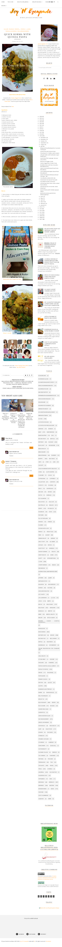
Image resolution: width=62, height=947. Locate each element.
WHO (51, 778)
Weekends (41, 785)
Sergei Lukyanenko (43, 722)
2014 (41, 207)
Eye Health (51, 508)
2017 (41, 132)
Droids (50, 491)
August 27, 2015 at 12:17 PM (15, 481)
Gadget (47, 535)
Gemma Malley (42, 538)
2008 (41, 217)
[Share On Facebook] (27, 375)
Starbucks (41, 735)
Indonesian (41, 568)
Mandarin (52, 607)
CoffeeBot (53, 478)
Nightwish (50, 641)
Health (54, 551)
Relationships (42, 702)
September (43, 142)
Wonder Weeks (42, 788)
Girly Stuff (41, 541)
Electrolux (41, 505)
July (42, 146)
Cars (54, 462)
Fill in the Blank (43, 518)
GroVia (50, 545)
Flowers (40, 525)
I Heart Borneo (42, 565)
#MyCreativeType (43, 392)
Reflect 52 (41, 699)
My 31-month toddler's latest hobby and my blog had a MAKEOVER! (52, 303)
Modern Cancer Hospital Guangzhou (48, 621)
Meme (39, 614)
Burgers (53, 455)
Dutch (40, 495)
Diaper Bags (50, 488)
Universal (41, 772)
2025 (41, 118)
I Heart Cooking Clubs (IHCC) (21, 365)
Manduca (41, 611)
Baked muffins (42, 435)
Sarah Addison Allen (44, 715)
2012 (41, 210)
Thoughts (41, 765)
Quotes (40, 685)
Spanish (40, 732)
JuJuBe (50, 577)
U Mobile (49, 769)
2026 (41, 116)
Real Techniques (43, 695)
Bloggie (51, 442)
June (42, 196)
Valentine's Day (42, 775)
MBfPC (49, 601)
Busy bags (52, 458)
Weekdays (51, 782)
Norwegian (41, 645)
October (43, 141)
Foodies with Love (43, 528)
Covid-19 (40, 485)
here (13, 106)
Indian (54, 565)
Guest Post (41, 548)
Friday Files (50, 531)
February (43, 203)
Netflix (40, 641)
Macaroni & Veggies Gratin (46, 161)
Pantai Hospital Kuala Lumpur (47, 666)
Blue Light (41, 445)
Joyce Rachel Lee (14, 451)
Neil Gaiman (53, 638)
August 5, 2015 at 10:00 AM (11, 440)
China (40, 472)
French (40, 531)
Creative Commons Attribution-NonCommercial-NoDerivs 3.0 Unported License (47, 877)
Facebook (41, 511)
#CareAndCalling (43, 379)
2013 (41, 208)
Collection (41, 482)
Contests (52, 482)
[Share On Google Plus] (29, 375)
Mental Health (50, 614)
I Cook (40, 561)
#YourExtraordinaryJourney (46, 412)
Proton (40, 682)
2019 (41, 128)
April (42, 200)
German (53, 538)
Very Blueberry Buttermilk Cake (47, 178)
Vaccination (53, 772)
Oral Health (41, 656)
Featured (41, 515)
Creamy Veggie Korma (16, 98)
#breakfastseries (43, 415)
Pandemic (51, 662)
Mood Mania (41, 631)
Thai (51, 762)
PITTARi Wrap (41, 659)
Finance (40, 521)
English (51, 505)
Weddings (41, 782)
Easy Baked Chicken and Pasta (47, 181)
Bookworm (52, 445)
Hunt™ (40, 558)
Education (41, 501)
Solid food (49, 729)
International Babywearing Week (47, 571)
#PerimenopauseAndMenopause (47, 395)
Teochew (50, 759)
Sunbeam (51, 742)
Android (40, 428)
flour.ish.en (8, 438)
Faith (50, 511)
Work (52, 788)
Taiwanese (52, 755)
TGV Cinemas (41, 755)
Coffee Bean (41, 478)
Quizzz (50, 682)
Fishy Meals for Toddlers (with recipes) (49, 153)
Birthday (41, 442)
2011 (41, 212)
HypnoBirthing (51, 558)
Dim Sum (40, 491)
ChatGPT (40, 465)
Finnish (50, 521)
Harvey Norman (42, 551)
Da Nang (50, 485)
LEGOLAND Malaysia (43, 591)
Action (40, 418)
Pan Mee (52, 659)
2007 (41, 219)
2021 (41, 125)
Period (40, 672)
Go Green (52, 541)
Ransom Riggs (50, 692)
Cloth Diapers (50, 472)
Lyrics (40, 601)
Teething (40, 759)
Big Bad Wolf (42, 438)
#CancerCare (42, 375)
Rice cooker (41, 705)
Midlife (40, 617)
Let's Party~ (41, 594)
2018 (41, 130)
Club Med (41, 475)
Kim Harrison (51, 584)
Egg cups (51, 501)
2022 (41, 123)
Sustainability (42, 749)
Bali (52, 435)
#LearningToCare (43, 389)
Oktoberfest (52, 645)
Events (40, 508)
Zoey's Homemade (43, 795)
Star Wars (50, 732)
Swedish (54, 752)
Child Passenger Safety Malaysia (47, 468)
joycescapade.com (43, 44)
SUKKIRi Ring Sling (43, 709)
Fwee (39, 535)
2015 (41, 135)
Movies (52, 635)
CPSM (47, 462)
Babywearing (50, 432)
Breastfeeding (42, 455)
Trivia (40, 769)
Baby (39, 432)
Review (53, 702)
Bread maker (41, 452)
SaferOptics (41, 712)
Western (51, 785)
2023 (41, 121)
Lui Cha (53, 597)
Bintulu (52, 438)
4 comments (6, 375)
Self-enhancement (43, 719)
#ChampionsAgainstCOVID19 (46, 382)
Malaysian (41, 607)
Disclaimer (48, 941)
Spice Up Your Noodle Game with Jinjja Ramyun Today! (51, 276)
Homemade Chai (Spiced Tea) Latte (48, 180)
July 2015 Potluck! (21, 367)
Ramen (40, 692)
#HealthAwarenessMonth (45, 385)
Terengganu (41, 762)
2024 (41, 120)
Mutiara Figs (42, 638)
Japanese (40, 577)
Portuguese (41, 676)
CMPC (39, 462)
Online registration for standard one (48, 649)
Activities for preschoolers (46, 425)
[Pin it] (31, 375)
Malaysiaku (50, 604)
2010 (41, 214)
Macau (40, 604)
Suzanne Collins (43, 752)
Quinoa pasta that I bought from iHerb (12, 279)
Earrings (49, 495)
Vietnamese (41, 778)
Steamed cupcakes (43, 739)
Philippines (50, 672)
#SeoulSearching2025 (44, 399)
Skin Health (53, 725)
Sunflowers (41, 745)
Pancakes (41, 662)
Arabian (50, 428)
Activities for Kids (43, 422)
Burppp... (40, 458)
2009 (41, 215)
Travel (52, 765)
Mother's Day (42, 635)
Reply (31, 447)
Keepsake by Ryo (42, 581)
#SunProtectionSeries (44, 405)
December (43, 137)
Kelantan (41, 584)
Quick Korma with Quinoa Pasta (47, 151)
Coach (50, 475)
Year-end (40, 792)
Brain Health (42, 448)
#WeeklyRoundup (43, 408)
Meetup (50, 611)
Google (40, 545)
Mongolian (41, 628)
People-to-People (43, 669)
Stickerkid (41, 742)
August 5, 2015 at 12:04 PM (15, 453)
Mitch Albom (51, 617)
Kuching (50, 587)
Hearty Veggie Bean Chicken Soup (48, 163)
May (42, 198)
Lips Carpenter (42, 597)
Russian (52, 705)
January (43, 205)
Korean (40, 587)
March (42, 201)
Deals (40, 488)
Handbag (51, 548)
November (43, 139)
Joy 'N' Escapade (24, 941)
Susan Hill (53, 745)
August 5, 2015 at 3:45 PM (11, 463)
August (42, 144)
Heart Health (42, 555)
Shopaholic (41, 725)
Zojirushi (41, 798)
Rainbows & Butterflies (45, 689)
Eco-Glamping (42, 498)
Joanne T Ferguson (10, 461)
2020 (41, 127)
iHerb (49, 798)
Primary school (42, 679)
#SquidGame (41, 402)
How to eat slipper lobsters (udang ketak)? (51, 343)
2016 (41, 134)
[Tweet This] (25, 375)
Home (51, 555)
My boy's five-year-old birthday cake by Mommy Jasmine (52, 230)
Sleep (39, 729)
